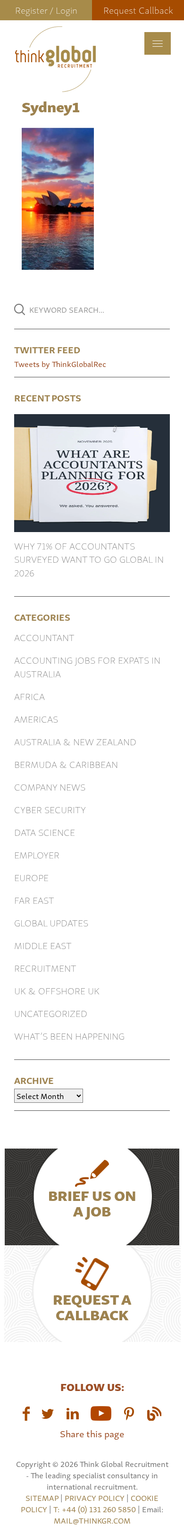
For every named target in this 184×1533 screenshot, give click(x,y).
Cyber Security (50, 809)
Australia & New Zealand (75, 741)
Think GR (55, 59)
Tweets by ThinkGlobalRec (60, 364)
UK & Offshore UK (57, 990)
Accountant (44, 637)
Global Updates (51, 922)
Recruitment (45, 967)
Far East (34, 899)
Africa (29, 696)
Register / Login (46, 9)
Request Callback (138, 9)
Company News (49, 786)
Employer (36, 854)
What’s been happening (69, 1035)
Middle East (43, 945)
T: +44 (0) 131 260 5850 (95, 1509)
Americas (36, 718)
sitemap (42, 1497)
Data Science (44, 832)
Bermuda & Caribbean (66, 764)
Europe (31, 877)
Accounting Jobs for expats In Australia (87, 666)
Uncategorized (50, 1013)
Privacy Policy (95, 1497)
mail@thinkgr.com (92, 1520)
